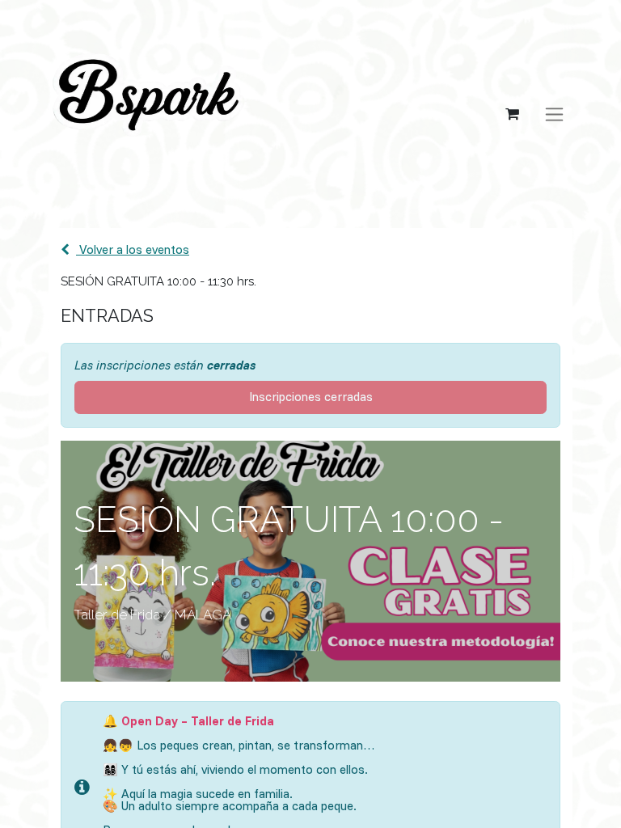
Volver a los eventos (132, 249)
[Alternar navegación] (554, 114)
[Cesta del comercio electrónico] (512, 114)
